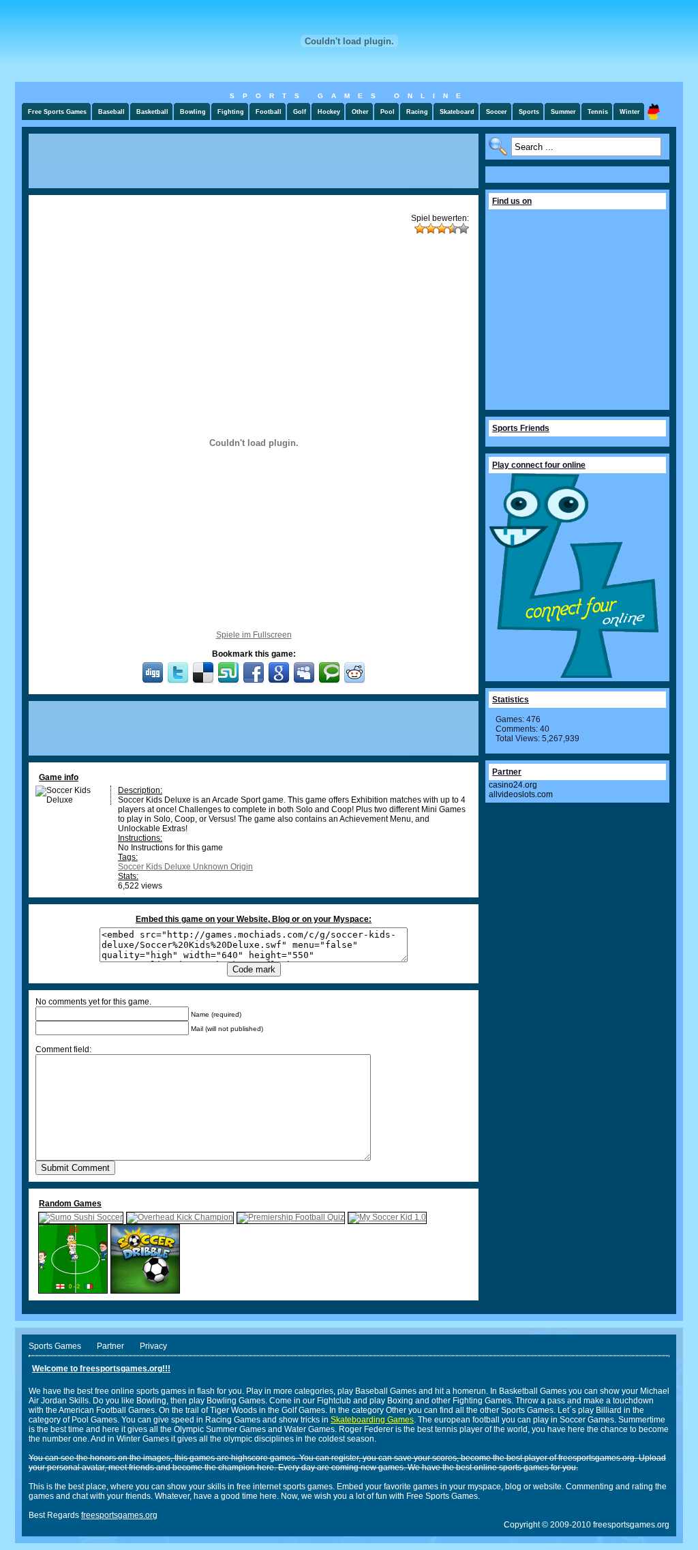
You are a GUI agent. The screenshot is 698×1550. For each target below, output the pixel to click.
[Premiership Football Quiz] (291, 1217)
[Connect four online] (574, 675)
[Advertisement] (253, 160)
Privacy (153, 1346)
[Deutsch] (654, 111)
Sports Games (55, 1346)
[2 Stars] (430, 228)
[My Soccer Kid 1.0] (387, 1217)
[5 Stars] (463, 228)
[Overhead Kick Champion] (180, 1217)
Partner (110, 1346)
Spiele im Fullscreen (254, 635)
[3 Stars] (441, 228)
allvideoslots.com (521, 794)
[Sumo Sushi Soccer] (80, 1217)
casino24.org (513, 785)
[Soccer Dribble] (145, 1291)
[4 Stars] (452, 228)
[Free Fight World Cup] (73, 1291)
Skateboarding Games (372, 1420)
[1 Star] (419, 228)
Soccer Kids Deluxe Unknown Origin (185, 866)
